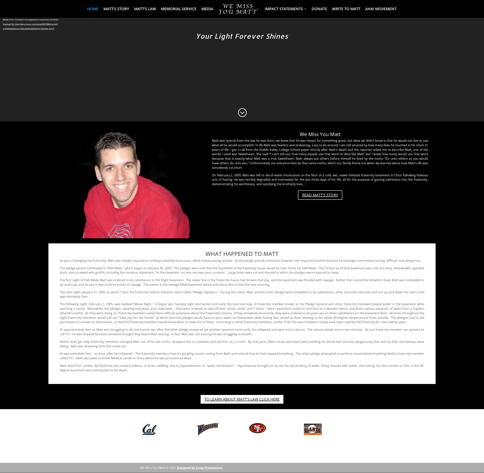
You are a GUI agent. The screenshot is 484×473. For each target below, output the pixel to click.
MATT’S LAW (145, 9)
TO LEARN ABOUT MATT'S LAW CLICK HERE (242, 399)
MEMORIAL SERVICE (178, 9)
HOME (93, 9)
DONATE (319, 9)
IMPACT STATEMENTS (284, 9)
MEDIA (207, 9)
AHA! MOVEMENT (380, 9)
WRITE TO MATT (346, 9)
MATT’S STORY (116, 9)
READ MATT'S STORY (320, 194)
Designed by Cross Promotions (199, 468)
